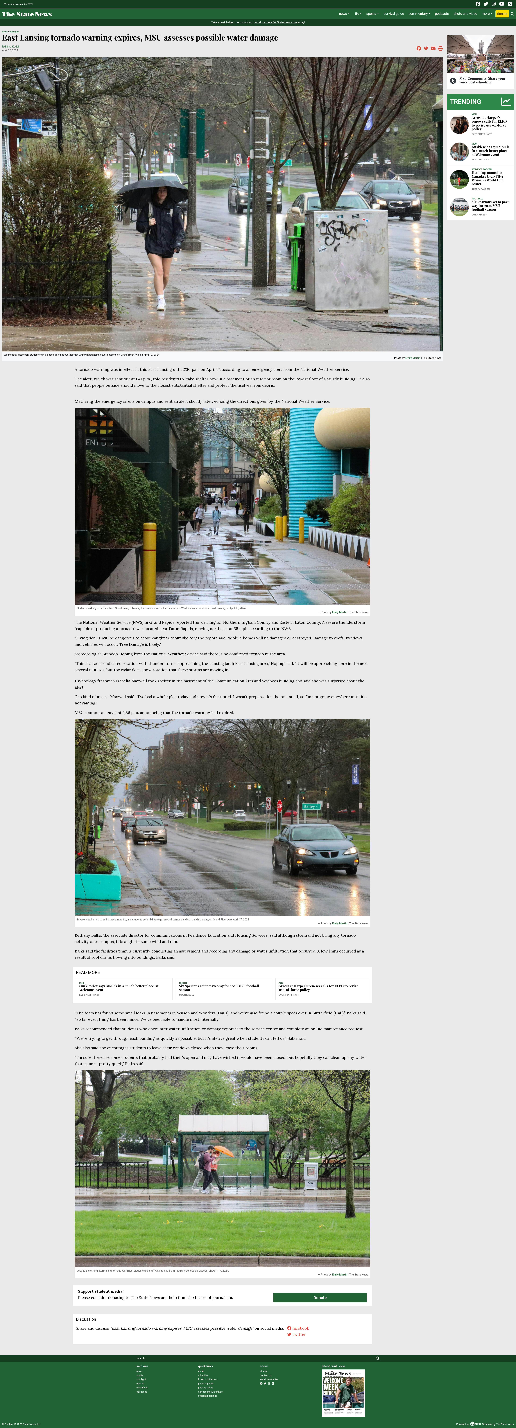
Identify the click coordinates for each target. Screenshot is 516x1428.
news (139, 1371)
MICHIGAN (14, 31)
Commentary (418, 14)
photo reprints (205, 1383)
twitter (298, 1334)
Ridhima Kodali (10, 46)
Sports (371, 14)
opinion (140, 1383)
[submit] (378, 1358)
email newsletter (269, 1379)
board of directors (208, 1379)
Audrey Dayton (481, 189)
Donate (502, 14)
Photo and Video (465, 14)
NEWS (5, 31)
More (486, 14)
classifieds (142, 1387)
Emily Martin (412, 357)
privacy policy (205, 1387)
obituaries (141, 1391)
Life (356, 14)
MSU (81, 982)
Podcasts (442, 14)
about (201, 1371)
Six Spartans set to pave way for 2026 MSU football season (219, 988)
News (343, 14)
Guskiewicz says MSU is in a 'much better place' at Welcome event (118, 988)
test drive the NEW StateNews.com (275, 22)
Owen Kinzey (186, 995)
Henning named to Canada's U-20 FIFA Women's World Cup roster (488, 178)
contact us (266, 1375)
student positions (207, 1395)
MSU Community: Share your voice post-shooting (482, 80)
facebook (300, 1328)
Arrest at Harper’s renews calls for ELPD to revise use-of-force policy (318, 988)
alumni (263, 1371)
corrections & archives (210, 1391)
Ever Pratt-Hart (89, 995)
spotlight (141, 1379)
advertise (203, 1375)
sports (139, 1375)
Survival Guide (394, 14)
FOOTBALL (183, 982)
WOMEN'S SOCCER (482, 169)
